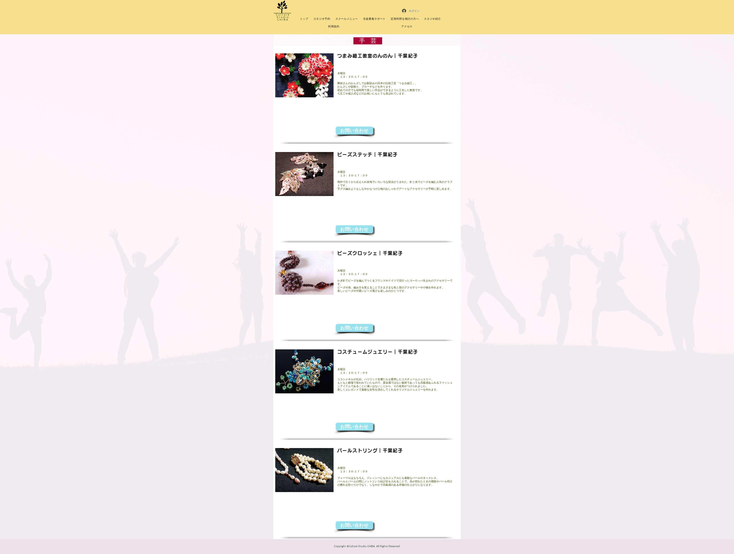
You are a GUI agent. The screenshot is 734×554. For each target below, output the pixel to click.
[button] (354, 131)
